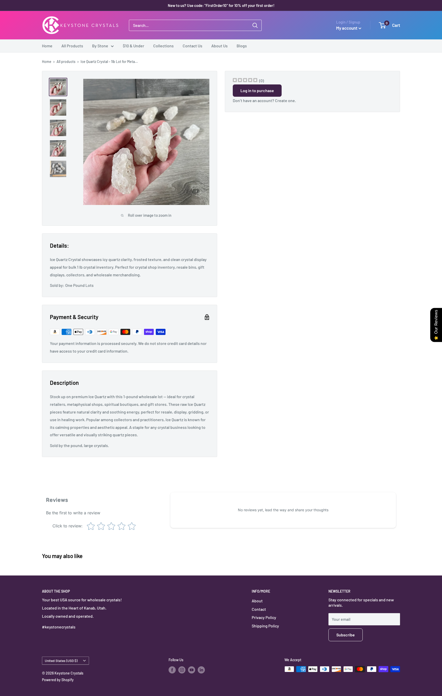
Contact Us (192, 45)
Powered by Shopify (58, 680)
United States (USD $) (61, 660)
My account (346, 27)
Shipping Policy (265, 625)
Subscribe (345, 634)
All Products (72, 45)
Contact (259, 609)
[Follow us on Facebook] (172, 669)
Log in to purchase (257, 90)
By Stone (100, 45)
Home (47, 45)
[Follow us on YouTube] (191, 669)
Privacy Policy (264, 617)
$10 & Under (133, 45)
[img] (245, 80)
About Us (219, 45)
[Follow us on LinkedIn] (201, 669)
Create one (285, 100)
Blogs (242, 45)
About (257, 600)
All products (66, 61)
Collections (163, 45)
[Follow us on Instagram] (181, 669)
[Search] (255, 25)
